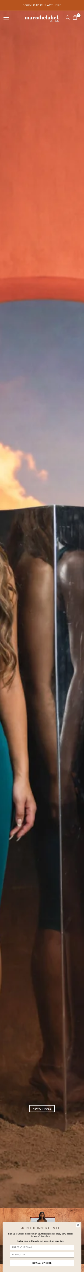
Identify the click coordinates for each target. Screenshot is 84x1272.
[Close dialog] (78, 1225)
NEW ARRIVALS (42, 1108)
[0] (75, 18)
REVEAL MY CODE (42, 1263)
